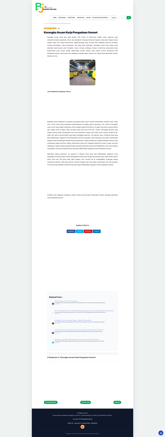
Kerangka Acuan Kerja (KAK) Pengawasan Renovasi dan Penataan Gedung (77, 339)
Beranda (117, 402)
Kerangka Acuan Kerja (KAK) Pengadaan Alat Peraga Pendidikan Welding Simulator (79, 330)
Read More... (58, 304)
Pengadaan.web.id (86, 419)
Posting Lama (86, 402)
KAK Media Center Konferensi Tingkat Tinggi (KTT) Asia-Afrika (73, 320)
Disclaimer (94, 423)
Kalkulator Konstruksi (100, 17)
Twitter (79, 231)
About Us (70, 423)
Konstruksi (71, 17)
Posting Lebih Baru (50, 402)
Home (55, 17)
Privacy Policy (86, 423)
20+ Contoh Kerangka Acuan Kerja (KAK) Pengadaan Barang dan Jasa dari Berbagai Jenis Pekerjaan (84, 310)
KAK (59, 28)
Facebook (71, 231)
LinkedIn (96, 231)
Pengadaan (62, 17)
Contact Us (77, 423)
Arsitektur (80, 17)
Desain (88, 17)
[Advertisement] (82, 101)
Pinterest (88, 231)
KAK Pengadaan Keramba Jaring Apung (66, 301)
